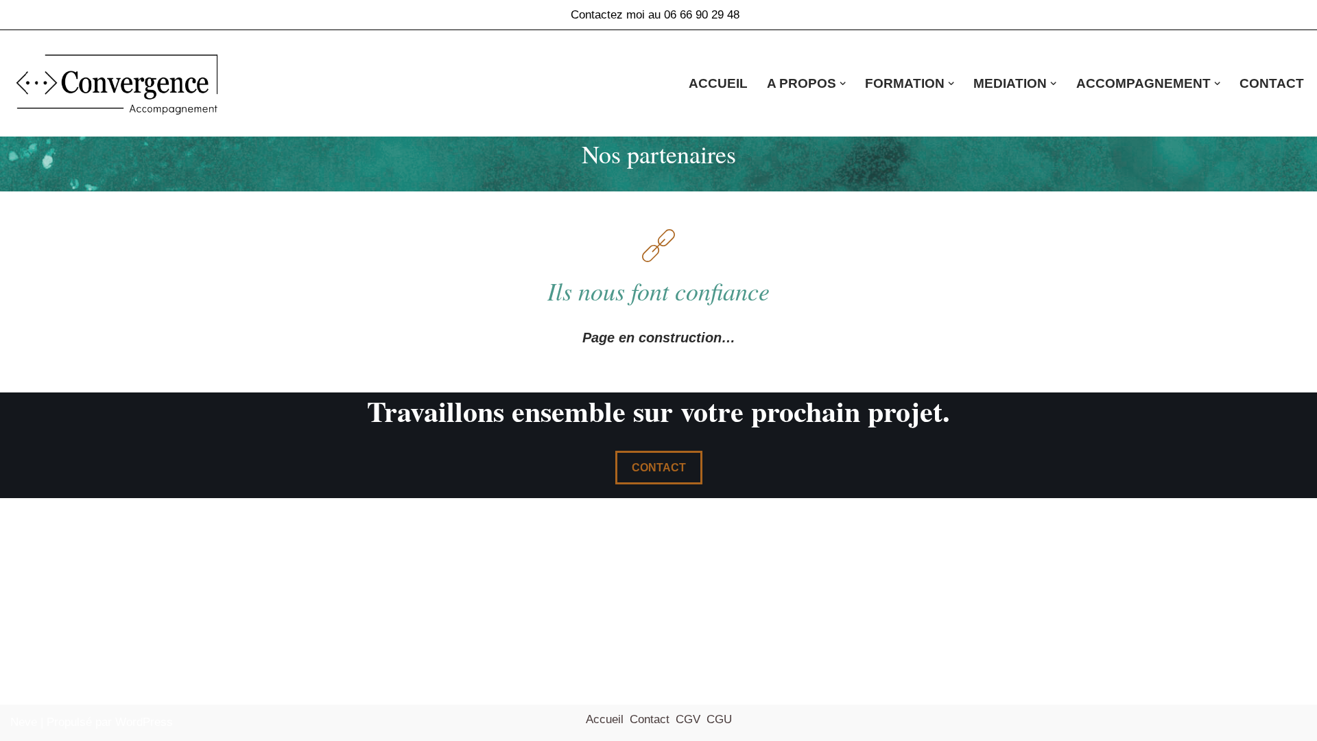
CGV (688, 719)
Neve (23, 722)
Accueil (718, 83)
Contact (1271, 83)
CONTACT (659, 467)
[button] (843, 83)
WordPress (144, 722)
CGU (719, 719)
